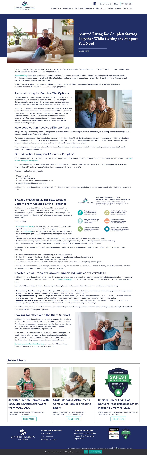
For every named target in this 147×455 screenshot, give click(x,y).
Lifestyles (67, 8)
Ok (86, 452)
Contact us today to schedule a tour (29, 344)
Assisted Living (21, 76)
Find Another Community (84, 436)
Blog (116, 4)
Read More (28, 419)
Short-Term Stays (65, 279)
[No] (145, 452)
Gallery (110, 8)
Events (118, 8)
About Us (55, 8)
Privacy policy (95, 452)
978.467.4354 (126, 4)
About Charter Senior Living (85, 433)
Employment (105, 4)
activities (28, 231)
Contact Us (127, 8)
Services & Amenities (83, 8)
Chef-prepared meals (25, 226)
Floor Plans (100, 8)
